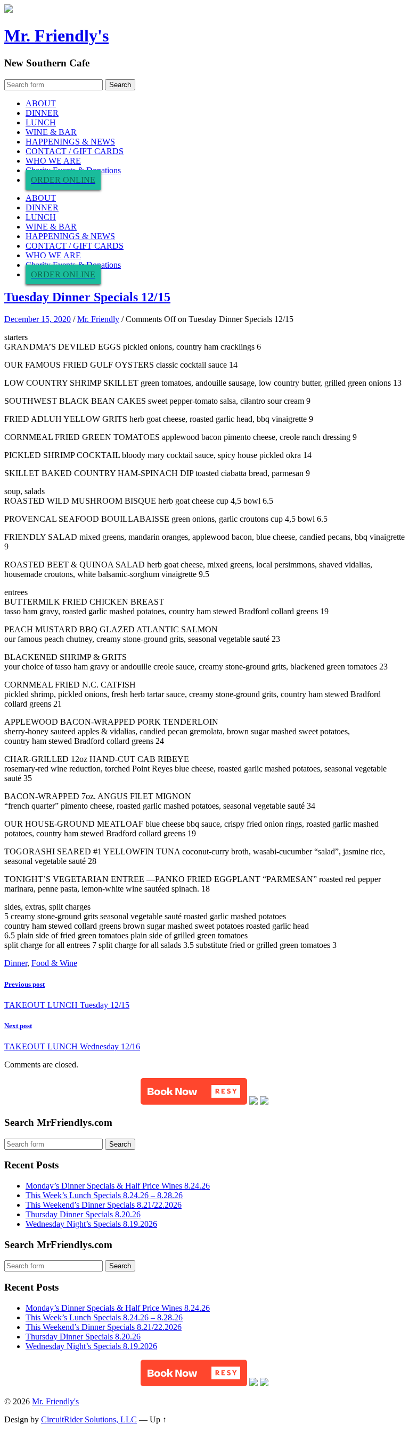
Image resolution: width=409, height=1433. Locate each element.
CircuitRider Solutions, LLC (89, 1419)
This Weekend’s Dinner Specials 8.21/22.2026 (104, 1204)
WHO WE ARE (53, 160)
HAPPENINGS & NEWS (70, 141)
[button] (194, 1091)
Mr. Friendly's (56, 35)
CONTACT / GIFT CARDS (75, 151)
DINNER (42, 112)
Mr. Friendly (98, 319)
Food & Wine (54, 963)
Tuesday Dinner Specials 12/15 (87, 297)
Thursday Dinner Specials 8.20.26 (83, 1214)
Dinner (15, 963)
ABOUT (41, 103)
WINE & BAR (51, 132)
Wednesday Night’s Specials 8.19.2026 (91, 1223)
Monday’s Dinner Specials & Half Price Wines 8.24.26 (118, 1185)
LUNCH (41, 122)
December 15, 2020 (37, 319)
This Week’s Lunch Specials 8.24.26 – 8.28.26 (104, 1195)
